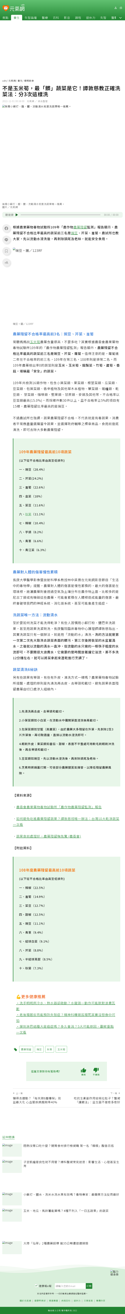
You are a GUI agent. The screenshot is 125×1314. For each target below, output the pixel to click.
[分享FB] (6, 228)
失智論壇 (31, 17)
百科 (56, 17)
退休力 (90, 17)
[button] (120, 17)
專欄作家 (100, 1301)
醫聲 (114, 17)
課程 (78, 17)
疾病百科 (65, 1301)
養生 (17, 17)
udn (4, 80)
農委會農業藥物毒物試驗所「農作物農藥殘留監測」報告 (59, 807)
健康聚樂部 (40, 1301)
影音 (67, 17)
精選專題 (53, 1301)
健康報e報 (45, 1286)
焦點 (5, 17)
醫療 (45, 17)
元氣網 (12, 80)
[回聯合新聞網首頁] (5, 8)
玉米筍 (35, 341)
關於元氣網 (25, 1301)
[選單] (121, 8)
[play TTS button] (16, 214)
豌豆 (74, 233)
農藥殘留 (80, 227)
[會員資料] (116, 8)
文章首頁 (88, 1301)
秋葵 (28, 514)
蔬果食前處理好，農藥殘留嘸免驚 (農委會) (48, 836)
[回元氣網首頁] (17, 8)
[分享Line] (6, 240)
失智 (103, 17)
